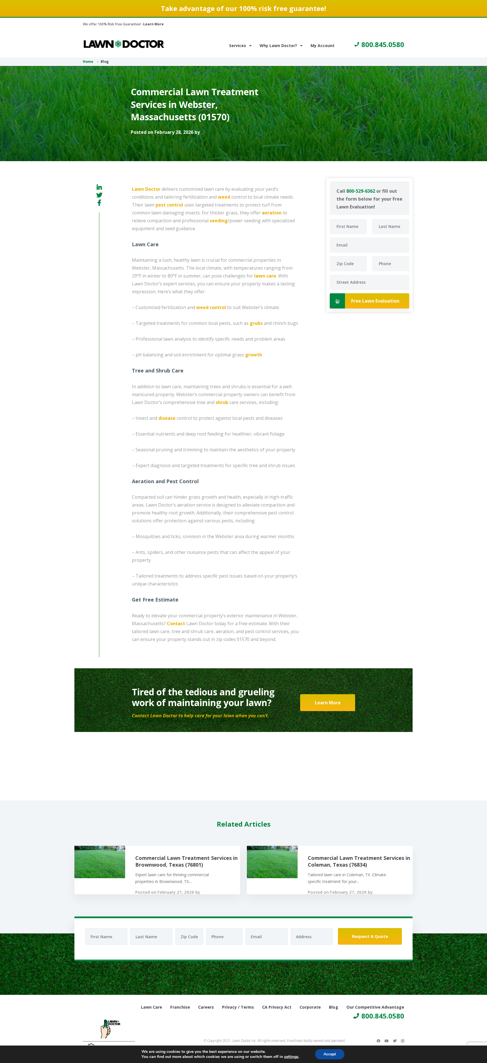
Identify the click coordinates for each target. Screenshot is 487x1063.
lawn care (265, 276)
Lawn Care (151, 1007)
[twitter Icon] (395, 1040)
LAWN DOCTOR (124, 44)
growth (253, 355)
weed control (211, 307)
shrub (222, 402)
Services (237, 45)
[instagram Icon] (402, 1040)
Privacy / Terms (238, 1007)
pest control (169, 205)
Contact (176, 623)
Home (88, 61)
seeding (219, 221)
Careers (206, 1007)
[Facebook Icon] (378, 1040)
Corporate (310, 1007)
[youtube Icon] (387, 1040)
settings (291, 1056)
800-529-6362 (360, 191)
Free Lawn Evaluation (375, 301)
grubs (256, 323)
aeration (272, 213)
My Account (323, 45)
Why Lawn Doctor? (278, 45)
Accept (330, 1054)
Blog (333, 1007)
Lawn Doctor (146, 189)
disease (167, 418)
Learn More (153, 24)
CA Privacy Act (276, 1007)
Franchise (180, 1007)
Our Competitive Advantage (375, 1007)
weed (224, 197)
